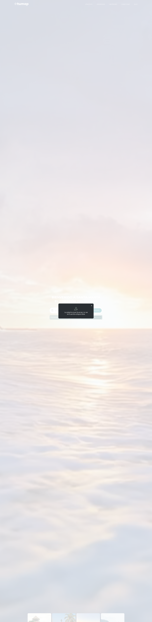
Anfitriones (113, 4)
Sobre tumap (125, 4)
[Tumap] (21, 4)
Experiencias (101, 4)
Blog (136, 4)
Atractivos (88, 4)
